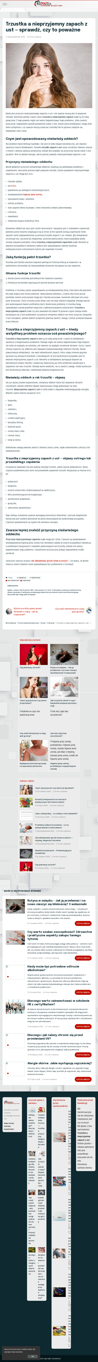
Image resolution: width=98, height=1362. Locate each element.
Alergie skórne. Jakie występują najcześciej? (59, 1063)
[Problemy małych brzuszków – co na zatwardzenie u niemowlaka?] (26, 828)
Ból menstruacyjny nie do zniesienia (85, 1112)
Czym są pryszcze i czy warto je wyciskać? (54, 788)
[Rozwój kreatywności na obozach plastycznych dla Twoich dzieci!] (26, 802)
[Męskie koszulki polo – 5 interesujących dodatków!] (26, 853)
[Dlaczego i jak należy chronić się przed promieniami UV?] (15, 1041)
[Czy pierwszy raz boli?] (34, 654)
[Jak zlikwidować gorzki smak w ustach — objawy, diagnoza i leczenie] (26, 841)
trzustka (35, 578)
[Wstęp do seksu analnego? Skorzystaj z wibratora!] (31, 1109)
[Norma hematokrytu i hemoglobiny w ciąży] (59, 1181)
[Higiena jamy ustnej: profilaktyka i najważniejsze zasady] (64, 750)
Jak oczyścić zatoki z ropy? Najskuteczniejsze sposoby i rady (63, 703)
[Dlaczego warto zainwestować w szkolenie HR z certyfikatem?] (15, 1006)
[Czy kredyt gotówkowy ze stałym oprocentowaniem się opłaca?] (59, 1292)
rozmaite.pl (56, 1359)
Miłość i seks (15, 911)
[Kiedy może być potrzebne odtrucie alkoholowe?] (15, 972)
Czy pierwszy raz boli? (30, 667)
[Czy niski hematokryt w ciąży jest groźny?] (34, 720)
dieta (13, 186)
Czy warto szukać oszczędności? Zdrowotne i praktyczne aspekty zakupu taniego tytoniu (59, 936)
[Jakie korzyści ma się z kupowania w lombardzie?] (59, 1331)
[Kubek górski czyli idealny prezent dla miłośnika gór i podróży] (41, 1192)
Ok (33, 1356)
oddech (22, 578)
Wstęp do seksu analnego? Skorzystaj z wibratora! (31, 1126)
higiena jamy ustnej (32, 194)
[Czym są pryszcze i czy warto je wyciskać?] (34, 687)
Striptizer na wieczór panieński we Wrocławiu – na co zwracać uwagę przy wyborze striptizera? (41, 1276)
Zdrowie (26, 580)
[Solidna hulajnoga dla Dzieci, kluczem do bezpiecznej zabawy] (31, 1153)
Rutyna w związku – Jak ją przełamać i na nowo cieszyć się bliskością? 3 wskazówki (63, 670)
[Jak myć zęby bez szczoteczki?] (64, 720)
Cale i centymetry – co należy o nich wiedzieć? (56, 813)
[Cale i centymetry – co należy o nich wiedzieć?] (26, 815)
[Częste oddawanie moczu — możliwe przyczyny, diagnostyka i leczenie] (41, 1109)
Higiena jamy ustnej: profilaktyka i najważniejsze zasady (63, 766)
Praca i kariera (16, 1011)
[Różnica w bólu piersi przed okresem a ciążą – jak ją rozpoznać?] (59, 1253)
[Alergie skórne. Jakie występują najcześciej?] (15, 1069)
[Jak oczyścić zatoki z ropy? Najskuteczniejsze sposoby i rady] (64, 687)
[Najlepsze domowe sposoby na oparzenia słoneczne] (34, 750)
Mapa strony (9, 1123)
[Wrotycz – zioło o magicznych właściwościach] (31, 1249)
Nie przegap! (14, 580)
